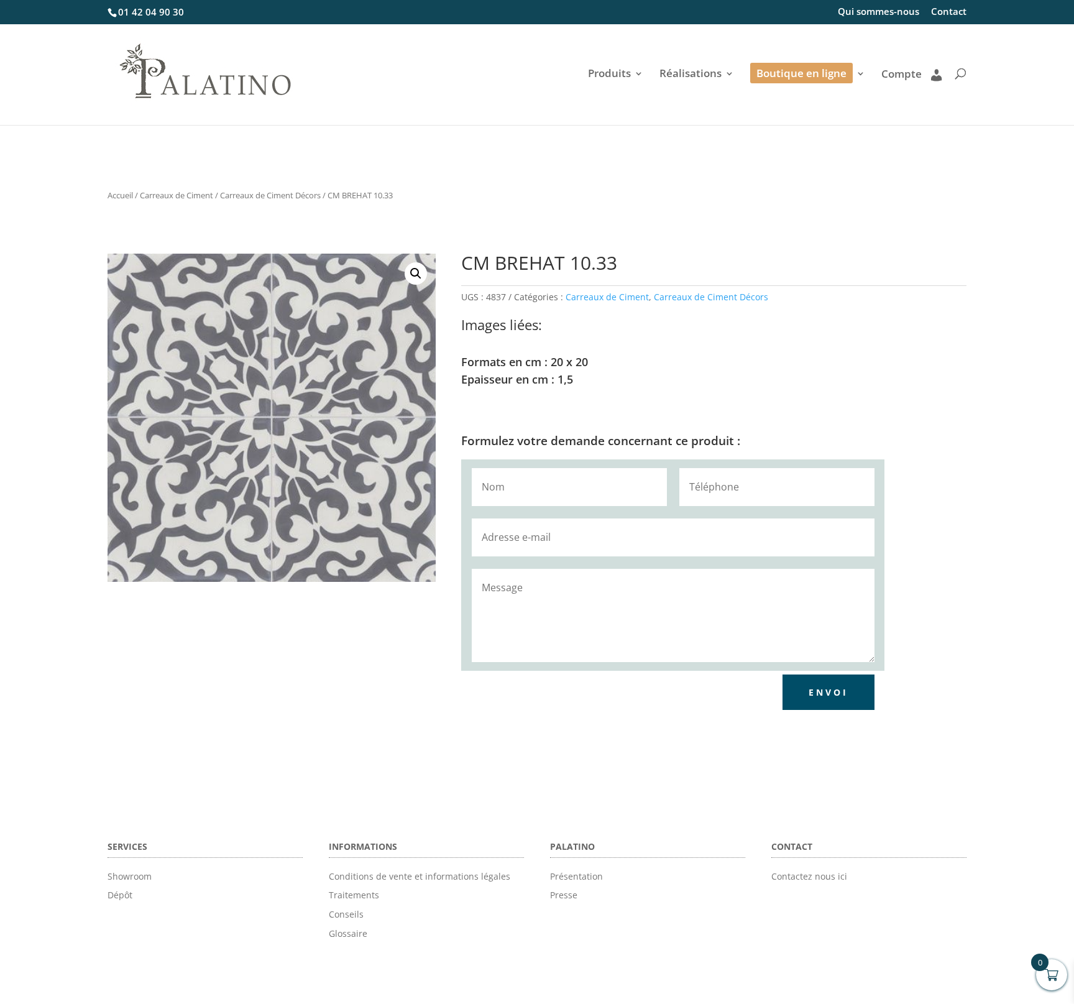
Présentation (576, 876)
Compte (901, 74)
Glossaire (348, 933)
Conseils (346, 914)
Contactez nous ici (809, 876)
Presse (563, 895)
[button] (416, 273)
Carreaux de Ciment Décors (270, 195)
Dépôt (120, 895)
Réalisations (690, 74)
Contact (948, 12)
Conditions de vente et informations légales (419, 876)
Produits (609, 74)
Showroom (130, 876)
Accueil (120, 195)
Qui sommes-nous (878, 12)
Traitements (354, 895)
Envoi (828, 692)
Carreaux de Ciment (176, 195)
